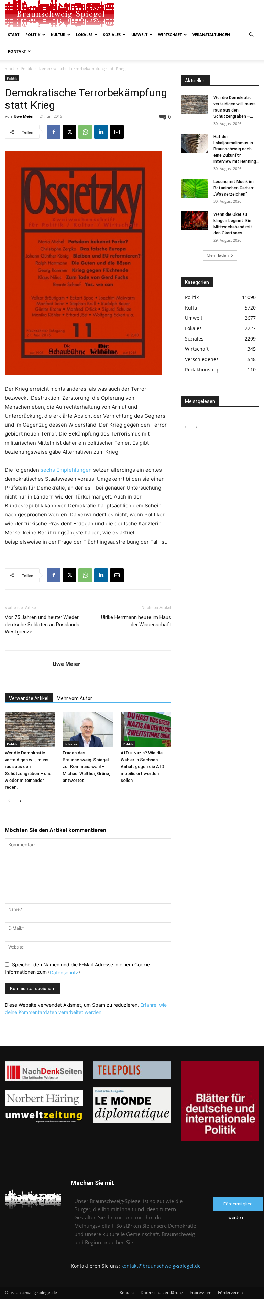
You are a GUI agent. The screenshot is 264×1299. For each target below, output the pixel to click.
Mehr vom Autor (74, 698)
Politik (32, 34)
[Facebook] (53, 132)
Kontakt (17, 51)
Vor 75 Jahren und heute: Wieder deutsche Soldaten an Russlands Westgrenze (42, 624)
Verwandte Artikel (28, 698)
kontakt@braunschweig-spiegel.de (161, 1266)
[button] (251, 35)
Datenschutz (64, 972)
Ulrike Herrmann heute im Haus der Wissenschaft (136, 621)
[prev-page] (9, 801)
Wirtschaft (170, 34)
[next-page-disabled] (196, 427)
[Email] (117, 132)
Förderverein (230, 1293)
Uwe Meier (24, 116)
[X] (69, 132)
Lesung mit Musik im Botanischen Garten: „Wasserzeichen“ (233, 188)
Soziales (112, 34)
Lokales (84, 34)
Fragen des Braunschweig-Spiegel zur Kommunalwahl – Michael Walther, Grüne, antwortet (86, 766)
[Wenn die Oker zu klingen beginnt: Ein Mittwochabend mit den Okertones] (194, 220)
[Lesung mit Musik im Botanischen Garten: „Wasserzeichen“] (194, 188)
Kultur (58, 34)
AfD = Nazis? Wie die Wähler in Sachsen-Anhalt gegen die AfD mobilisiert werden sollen (142, 766)
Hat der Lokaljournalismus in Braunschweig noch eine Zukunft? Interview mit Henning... (236, 149)
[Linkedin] (101, 132)
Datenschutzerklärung (162, 1293)
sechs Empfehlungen (66, 470)
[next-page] (20, 801)
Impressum (200, 1293)
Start (13, 34)
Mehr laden (218, 255)
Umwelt (139, 34)
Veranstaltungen (211, 34)
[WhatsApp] (85, 132)
